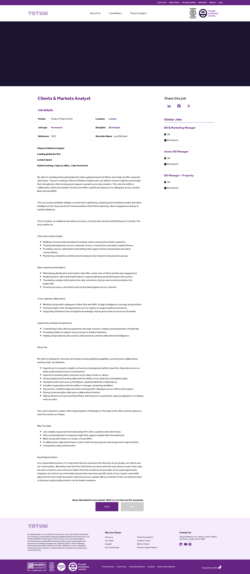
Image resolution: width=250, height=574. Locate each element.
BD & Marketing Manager (180, 128)
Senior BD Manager (176, 151)
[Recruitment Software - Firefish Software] (211, 567)
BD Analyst (114, 127)
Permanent (57, 127)
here (113, 500)
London (112, 119)
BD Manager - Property (179, 175)
